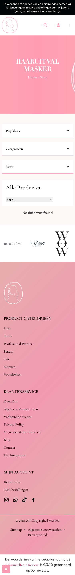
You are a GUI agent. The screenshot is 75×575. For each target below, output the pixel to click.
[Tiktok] (24, 499)
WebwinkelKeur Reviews (21, 565)
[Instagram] (6, 499)
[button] (67, 25)
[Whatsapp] (15, 499)
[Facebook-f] (33, 500)
